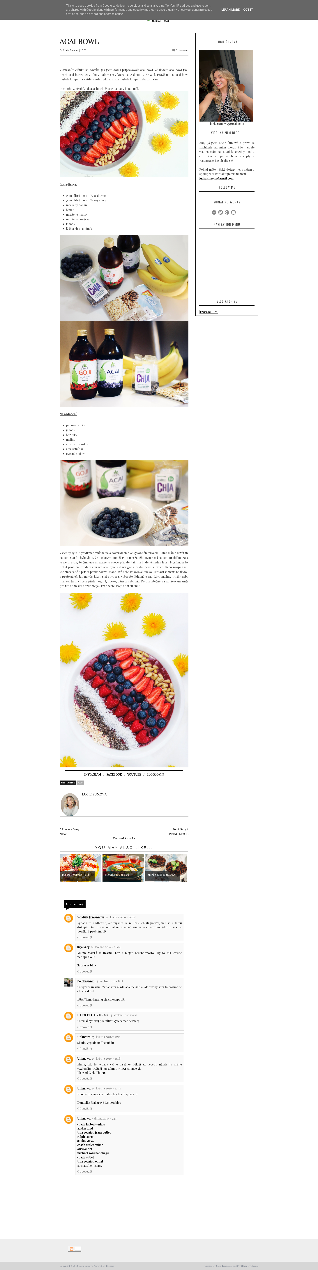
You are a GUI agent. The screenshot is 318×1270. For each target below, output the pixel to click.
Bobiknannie (85, 981)
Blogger (110, 1265)
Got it (248, 9)
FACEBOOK (114, 774)
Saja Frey (83, 947)
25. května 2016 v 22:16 (106, 1088)
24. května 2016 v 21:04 (106, 947)
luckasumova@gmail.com (216, 178)
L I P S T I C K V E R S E (92, 1015)
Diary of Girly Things (91, 1073)
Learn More (230, 9)
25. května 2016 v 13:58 (106, 1058)
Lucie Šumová (70, 50)
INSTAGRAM (92, 774)
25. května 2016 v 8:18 (109, 981)
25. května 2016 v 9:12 (123, 1015)
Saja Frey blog (86, 965)
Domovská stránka (124, 838)
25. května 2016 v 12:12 (106, 1037)
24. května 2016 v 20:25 (120, 917)
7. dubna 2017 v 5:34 (104, 1118)
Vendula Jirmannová (90, 917)
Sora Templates (224, 1265)
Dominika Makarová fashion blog (99, 1102)
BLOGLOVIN (155, 774)
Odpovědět (84, 937)
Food (80, 782)
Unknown (84, 1037)
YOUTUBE (134, 774)
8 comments (182, 50)
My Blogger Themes (247, 1265)
